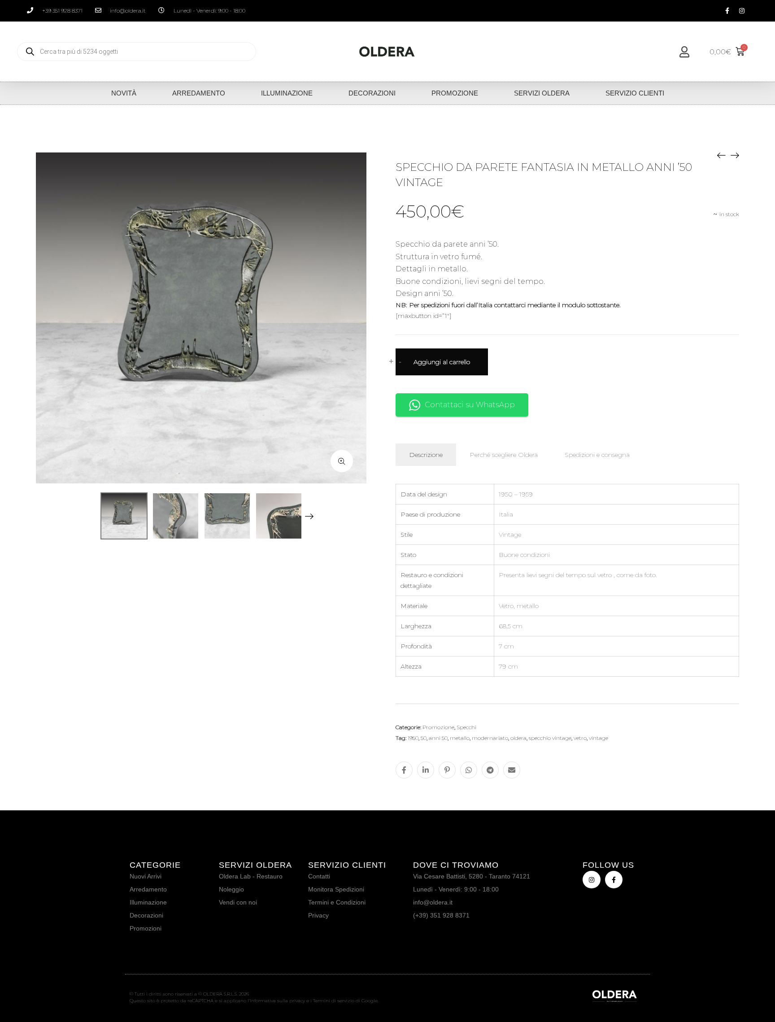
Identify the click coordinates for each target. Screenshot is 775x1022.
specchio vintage (550, 738)
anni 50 (438, 738)
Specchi (466, 727)
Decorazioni (372, 93)
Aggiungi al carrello (442, 362)
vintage (598, 738)
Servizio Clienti (634, 93)
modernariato (490, 738)
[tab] (426, 455)
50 (424, 738)
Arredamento (198, 93)
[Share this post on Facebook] (404, 769)
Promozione (454, 93)
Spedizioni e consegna (597, 455)
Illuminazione (287, 93)
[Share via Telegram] (490, 769)
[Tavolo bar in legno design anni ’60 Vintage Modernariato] (721, 155)
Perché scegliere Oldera (504, 455)
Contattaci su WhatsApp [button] (470, 404)
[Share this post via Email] (511, 769)
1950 (413, 738)
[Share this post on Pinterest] (447, 769)
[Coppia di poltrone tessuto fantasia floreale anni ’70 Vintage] (734, 155)
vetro (580, 738)
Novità (123, 93)
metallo (460, 738)
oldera (518, 738)
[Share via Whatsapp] (468, 769)
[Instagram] (742, 10)
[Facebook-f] (727, 10)
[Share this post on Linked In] (425, 769)
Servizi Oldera (542, 93)
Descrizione (426, 455)
